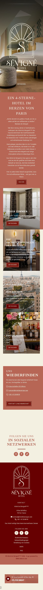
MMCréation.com (21, 558)
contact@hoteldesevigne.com (18, 390)
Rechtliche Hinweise (21, 538)
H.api (28, 556)
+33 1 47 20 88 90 (14, 394)
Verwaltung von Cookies (21, 543)
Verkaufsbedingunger (21, 540)
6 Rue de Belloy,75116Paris (17, 386)
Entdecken (21, 84)
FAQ (21, 550)
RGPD (21, 547)
